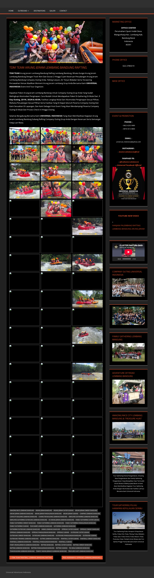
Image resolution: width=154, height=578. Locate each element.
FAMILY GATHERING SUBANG (19, 526)
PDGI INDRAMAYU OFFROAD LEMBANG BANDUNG (81, 557)
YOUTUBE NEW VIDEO (128, 216)
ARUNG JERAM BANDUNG (44, 510)
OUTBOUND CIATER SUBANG (80, 532)
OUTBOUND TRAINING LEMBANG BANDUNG (24, 539)
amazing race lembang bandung (22, 510)
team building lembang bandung (22, 551)
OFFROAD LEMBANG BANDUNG (20, 532)
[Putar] (115, 259)
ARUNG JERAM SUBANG (70, 514)
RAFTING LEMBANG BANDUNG (20, 548)
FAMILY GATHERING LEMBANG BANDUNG (50, 523)
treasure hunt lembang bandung (80, 551)
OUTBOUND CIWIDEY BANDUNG (20, 535)
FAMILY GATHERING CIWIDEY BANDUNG (23, 523)
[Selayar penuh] (142, 259)
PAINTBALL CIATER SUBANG (70, 539)
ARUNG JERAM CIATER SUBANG (64, 510)
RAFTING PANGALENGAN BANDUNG (42, 548)
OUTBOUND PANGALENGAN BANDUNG (68, 535)
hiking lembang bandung (50, 529)
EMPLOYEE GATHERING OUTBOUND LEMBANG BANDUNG (28, 520)
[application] (128, 252)
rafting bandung (47, 545)
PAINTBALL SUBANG (65, 542)
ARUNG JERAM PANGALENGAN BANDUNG (48, 514)
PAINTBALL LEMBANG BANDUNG (20, 542)
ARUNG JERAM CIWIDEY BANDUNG (86, 510)
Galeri (52, 10)
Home (11, 10)
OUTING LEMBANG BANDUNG (49, 539)
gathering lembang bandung (64, 526)
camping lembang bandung (90, 514)
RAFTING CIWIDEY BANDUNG (82, 545)
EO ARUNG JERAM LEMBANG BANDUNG (61, 520)
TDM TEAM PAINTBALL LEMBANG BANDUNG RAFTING (32, 557)
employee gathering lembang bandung (83, 517)
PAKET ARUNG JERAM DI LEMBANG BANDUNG (24, 545)
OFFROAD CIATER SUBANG (70, 529)
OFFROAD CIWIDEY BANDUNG (89, 529)
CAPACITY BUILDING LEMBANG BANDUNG (23, 517)
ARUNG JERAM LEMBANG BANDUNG (21, 514)
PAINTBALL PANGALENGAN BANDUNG (45, 542)
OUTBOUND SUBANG (90, 535)
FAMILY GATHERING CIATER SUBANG (87, 520)
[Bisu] (138, 259)
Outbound (22, 10)
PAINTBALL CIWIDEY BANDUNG (90, 539)
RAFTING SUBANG (61, 548)
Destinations (39, 10)
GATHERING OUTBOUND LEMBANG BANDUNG (25, 529)
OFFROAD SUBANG (63, 532)
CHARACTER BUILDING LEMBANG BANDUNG (53, 517)
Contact (63, 10)
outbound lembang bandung (43, 535)
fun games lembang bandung (41, 526)
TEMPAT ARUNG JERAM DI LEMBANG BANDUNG (51, 551)
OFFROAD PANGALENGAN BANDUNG (43, 532)
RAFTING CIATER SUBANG (63, 545)
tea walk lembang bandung (79, 548)
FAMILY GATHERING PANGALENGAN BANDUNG (81, 523)
